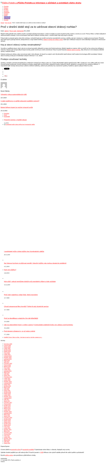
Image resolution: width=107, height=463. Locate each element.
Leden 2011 (7, 437)
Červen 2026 (7, 345)
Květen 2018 (7, 392)
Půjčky (6, 15)
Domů (2, 22)
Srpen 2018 (7, 390)
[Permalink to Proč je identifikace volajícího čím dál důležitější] (6, 315)
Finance (6, 8)
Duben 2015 (7, 422)
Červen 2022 (7, 365)
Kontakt (6, 20)
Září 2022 (6, 362)
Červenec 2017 (8, 402)
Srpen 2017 (7, 401)
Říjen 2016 (7, 414)
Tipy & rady (7, 17)
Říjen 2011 (7, 431)
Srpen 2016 (7, 416)
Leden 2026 (7, 348)
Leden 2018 (7, 395)
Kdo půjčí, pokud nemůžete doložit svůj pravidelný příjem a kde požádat (30, 281)
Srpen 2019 (7, 384)
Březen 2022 (7, 366)
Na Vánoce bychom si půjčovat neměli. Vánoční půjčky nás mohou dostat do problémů (35, 263)
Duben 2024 (7, 351)
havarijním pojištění (28, 449)
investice (6, 11)
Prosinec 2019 (8, 381)
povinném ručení (16, 449)
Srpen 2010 (7, 443)
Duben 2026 (7, 347)
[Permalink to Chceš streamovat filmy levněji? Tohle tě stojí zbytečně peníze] (6, 303)
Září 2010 (6, 441)
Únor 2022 (7, 368)
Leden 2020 (7, 380)
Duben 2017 (7, 407)
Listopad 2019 (8, 383)
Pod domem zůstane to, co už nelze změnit (19, 331)
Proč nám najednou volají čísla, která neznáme (21, 295)
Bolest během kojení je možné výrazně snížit (17, 107)
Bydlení (6, 9)
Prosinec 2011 (7, 429)
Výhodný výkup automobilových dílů (14, 94)
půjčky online (9, 455)
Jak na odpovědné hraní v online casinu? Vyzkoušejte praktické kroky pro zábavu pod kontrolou (38, 325)
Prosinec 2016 (8, 411)
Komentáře (7, 116)
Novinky (6, 6)
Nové (5, 115)
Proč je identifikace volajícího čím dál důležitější (21, 318)
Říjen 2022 (7, 360)
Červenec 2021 (8, 377)
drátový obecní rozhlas (73, 50)
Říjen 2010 (7, 440)
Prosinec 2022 (8, 357)
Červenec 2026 (8, 344)
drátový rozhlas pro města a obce (53, 39)
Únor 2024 (7, 353)
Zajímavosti (7, 18)
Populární (6, 113)
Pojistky (6, 14)
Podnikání (6, 12)
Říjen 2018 (7, 387)
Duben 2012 (7, 425)
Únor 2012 (7, 426)
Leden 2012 (7, 428)
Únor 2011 (7, 435)
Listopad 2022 (8, 359)
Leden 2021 (7, 378)
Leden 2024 (7, 354)
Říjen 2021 (7, 372)
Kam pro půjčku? (10, 270)
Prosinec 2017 (8, 396)
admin (7, 31)
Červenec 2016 (8, 417)
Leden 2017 (7, 410)
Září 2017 (6, 399)
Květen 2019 (7, 386)
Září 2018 (6, 389)
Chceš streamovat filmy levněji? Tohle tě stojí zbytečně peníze (26, 306)
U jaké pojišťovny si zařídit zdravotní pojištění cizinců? (20, 101)
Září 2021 (6, 374)
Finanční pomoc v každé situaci (15, 120)
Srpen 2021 (7, 375)
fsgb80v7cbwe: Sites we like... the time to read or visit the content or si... (23, 337)
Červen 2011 (7, 434)
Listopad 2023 (8, 356)
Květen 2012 (7, 423)
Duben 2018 (7, 393)
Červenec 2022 (8, 363)
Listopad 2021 (8, 371)
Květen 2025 (7, 350)
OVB (41, 452)
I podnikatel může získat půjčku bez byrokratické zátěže (24, 251)
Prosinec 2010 (8, 438)
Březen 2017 (7, 408)
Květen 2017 (7, 405)
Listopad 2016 (8, 413)
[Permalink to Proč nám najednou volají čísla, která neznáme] (6, 291)
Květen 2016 (7, 419)
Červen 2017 (7, 404)
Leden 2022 (7, 369)
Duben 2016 (7, 420)
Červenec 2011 (8, 432)
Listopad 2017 (8, 398)
